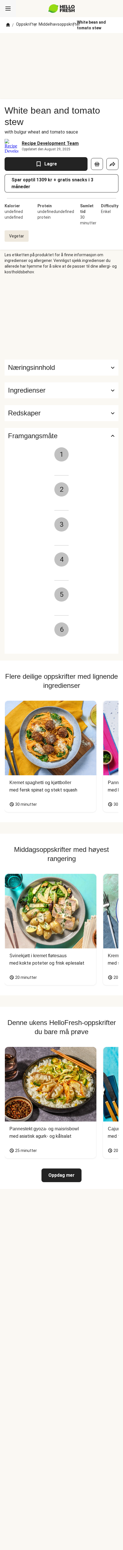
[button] (61, 390)
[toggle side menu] (8, 8)
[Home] (8, 25)
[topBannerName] (61, 43)
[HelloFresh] (61, 8)
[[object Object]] (97, 164)
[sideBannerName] (61, 317)
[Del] (112, 164)
